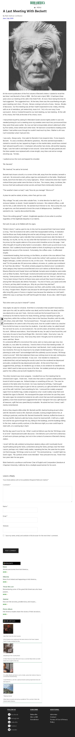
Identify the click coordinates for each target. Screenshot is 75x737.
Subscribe (33, 714)
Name (5, 506)
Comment (7, 485)
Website (5, 526)
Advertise (53, 714)
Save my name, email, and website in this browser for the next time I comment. (32, 535)
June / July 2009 (8, 18)
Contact (53, 717)
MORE (5, 572)
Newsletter (34, 719)
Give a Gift (34, 717)
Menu (39, 7)
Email (5, 516)
